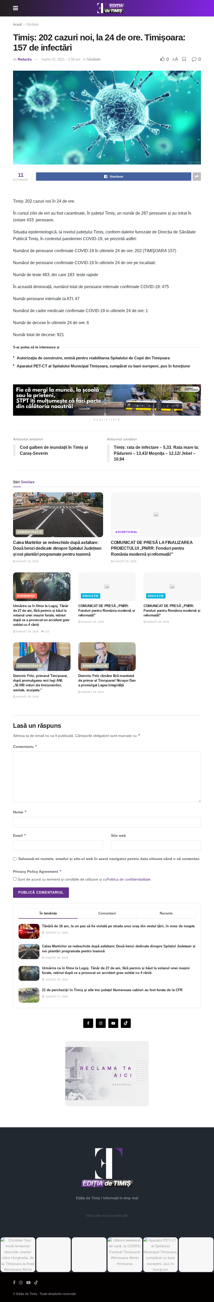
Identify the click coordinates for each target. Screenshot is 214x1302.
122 (46, 631)
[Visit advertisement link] (107, 400)
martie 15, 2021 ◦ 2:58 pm (60, 59)
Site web (118, 835)
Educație (90, 595)
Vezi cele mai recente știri (107, 1215)
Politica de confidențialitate (129, 879)
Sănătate (32, 24)
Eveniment (26, 595)
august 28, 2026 (92, 621)
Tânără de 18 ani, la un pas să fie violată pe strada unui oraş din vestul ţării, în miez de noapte (118, 926)
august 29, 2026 (27, 631)
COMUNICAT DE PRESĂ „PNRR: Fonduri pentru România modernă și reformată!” (106, 610)
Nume (20, 811)
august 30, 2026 (27, 561)
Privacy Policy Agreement (37, 871)
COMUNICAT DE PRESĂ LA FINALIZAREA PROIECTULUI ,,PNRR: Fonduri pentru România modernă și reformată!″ (151, 548)
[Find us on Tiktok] (126, 1023)
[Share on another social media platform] (197, 176)
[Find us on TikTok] (36, 1283)
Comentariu (25, 746)
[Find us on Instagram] (101, 1023)
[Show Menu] (15, 8)
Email (19, 835)
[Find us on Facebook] (88, 1023)
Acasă (17, 24)
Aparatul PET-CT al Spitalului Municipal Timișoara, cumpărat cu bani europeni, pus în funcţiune (103, 366)
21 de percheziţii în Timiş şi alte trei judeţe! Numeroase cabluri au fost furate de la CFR (112, 990)
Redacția (25, 59)
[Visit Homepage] (110, 8)
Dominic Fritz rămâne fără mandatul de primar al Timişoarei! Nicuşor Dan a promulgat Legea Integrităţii (107, 680)
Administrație (29, 532)
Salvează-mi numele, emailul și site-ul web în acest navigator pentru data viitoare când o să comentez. (109, 859)
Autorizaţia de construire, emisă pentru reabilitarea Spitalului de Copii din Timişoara (93, 358)
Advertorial (126, 532)
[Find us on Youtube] (113, 1023)
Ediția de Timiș (26, 1294)
